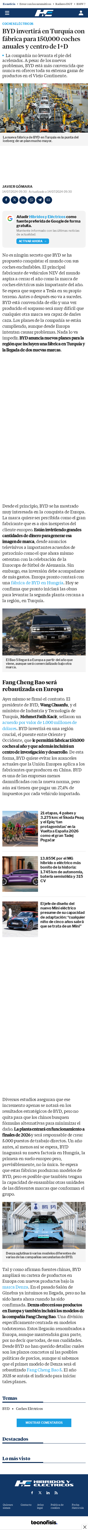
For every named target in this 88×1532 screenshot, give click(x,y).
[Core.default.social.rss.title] (56, 1493)
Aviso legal (40, 1506)
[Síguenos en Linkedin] (48, 1493)
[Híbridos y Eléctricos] (44, 1483)
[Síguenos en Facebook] (32, 1493)
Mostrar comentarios (44, 1422)
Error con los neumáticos (35, 4)
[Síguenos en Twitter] (40, 1493)
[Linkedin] (23, 200)
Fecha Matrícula (78, 1506)
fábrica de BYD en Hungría (37, 583)
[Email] (48, 200)
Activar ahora (30, 241)
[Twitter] (14, 200)
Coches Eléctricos (17, 24)
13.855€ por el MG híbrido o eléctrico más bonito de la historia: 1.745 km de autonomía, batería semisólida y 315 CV (61, 869)
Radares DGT (63, 4)
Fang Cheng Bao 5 (44, 1370)
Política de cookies (57, 1506)
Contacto (26, 1504)
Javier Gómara (17, 187)
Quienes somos (8, 1506)
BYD (6, 1409)
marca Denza (15, 1287)
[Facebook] (6, 200)
